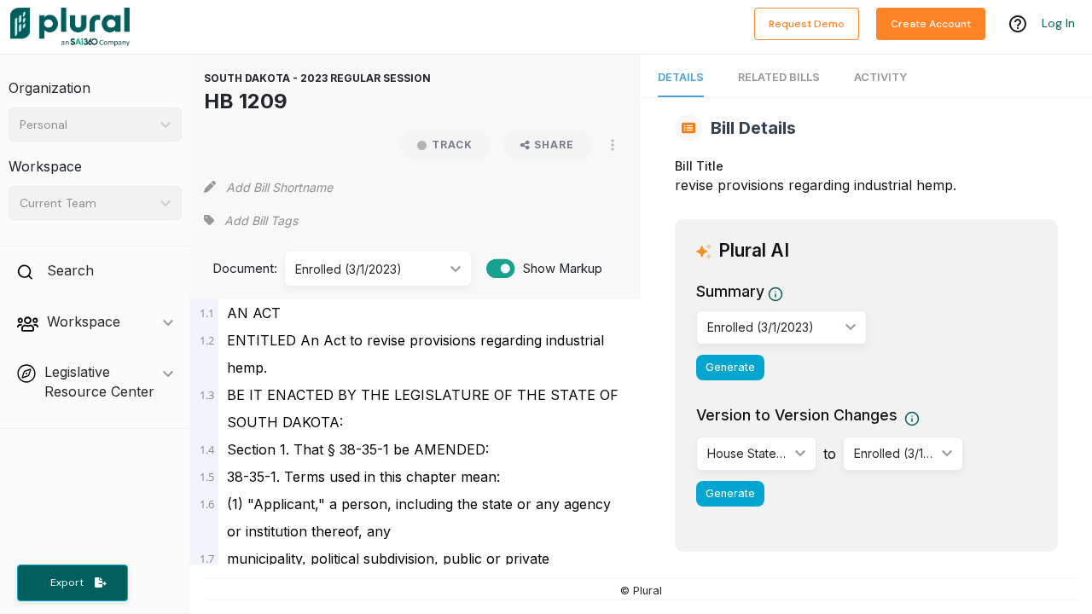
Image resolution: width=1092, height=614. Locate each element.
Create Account (931, 24)
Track (452, 144)
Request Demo (807, 24)
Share (554, 144)
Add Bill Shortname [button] (279, 187)
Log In (1058, 23)
